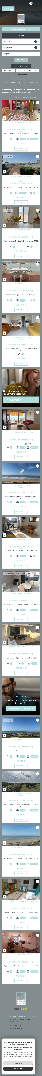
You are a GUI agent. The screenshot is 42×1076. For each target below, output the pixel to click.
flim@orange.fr (16, 1029)
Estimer (21, 35)
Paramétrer (18, 1063)
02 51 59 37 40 (16, 1025)
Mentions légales (36, 1064)
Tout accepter (18, 1069)
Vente (6, 82)
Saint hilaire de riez (18, 82)
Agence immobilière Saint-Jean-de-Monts (17, 80)
